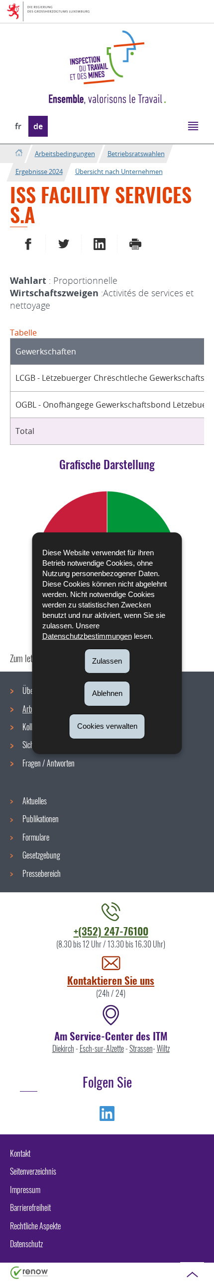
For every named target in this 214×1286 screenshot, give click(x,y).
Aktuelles (34, 801)
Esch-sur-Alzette (102, 1048)
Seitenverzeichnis (33, 1171)
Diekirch (63, 1048)
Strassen (141, 1048)
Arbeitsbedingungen (65, 153)
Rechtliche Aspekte (35, 1226)
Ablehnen (107, 693)
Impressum (25, 1190)
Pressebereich (41, 873)
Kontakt (20, 1153)
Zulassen (107, 660)
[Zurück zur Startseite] (18, 153)
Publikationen (40, 819)
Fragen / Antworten (48, 763)
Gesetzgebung (41, 855)
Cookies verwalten (107, 726)
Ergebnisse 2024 (39, 171)
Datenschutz (26, 1244)
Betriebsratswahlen (136, 153)
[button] (193, 125)
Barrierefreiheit (30, 1207)
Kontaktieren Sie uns (110, 980)
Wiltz (163, 1048)
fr (18, 126)
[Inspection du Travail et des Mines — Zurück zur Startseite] (107, 57)
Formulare (35, 837)
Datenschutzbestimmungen (87, 635)
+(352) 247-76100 (111, 931)
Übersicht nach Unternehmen (119, 171)
